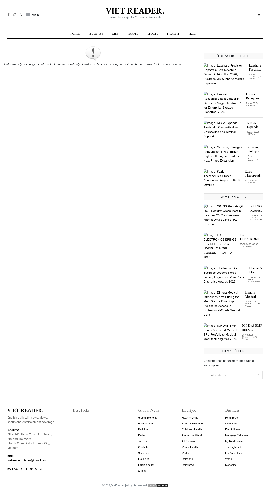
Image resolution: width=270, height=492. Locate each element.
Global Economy (147, 417)
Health (173, 33)
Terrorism (143, 441)
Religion (143, 429)
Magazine (231, 464)
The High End (233, 447)
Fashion (142, 435)
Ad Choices (188, 441)
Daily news (188, 464)
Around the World (192, 435)
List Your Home (234, 453)
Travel (132, 33)
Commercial (232, 423)
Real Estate (232, 417)
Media (185, 453)
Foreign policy (146, 464)
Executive (143, 459)
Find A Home (232, 429)
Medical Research (192, 423)
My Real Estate (234, 441)
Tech (192, 33)
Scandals (143, 453)
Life (115, 33)
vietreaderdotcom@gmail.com (27, 460)
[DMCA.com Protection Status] (158, 485)
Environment (145, 423)
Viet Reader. (135, 10)
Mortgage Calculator (237, 435)
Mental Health (190, 447)
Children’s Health (192, 429)
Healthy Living (190, 417)
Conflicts (143, 447)
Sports (152, 33)
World (74, 33)
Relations (187, 459)
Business (96, 33)
